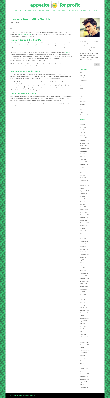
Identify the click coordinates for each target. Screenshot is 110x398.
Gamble (82, 85)
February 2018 (84, 368)
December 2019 (84, 310)
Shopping (83, 10)
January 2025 (83, 161)
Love (58, 10)
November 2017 (84, 376)
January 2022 (83, 244)
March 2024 (83, 177)
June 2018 (83, 358)
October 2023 (83, 188)
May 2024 (82, 172)
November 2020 (84, 281)
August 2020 (83, 289)
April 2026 (82, 132)
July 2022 (82, 228)
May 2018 (82, 360)
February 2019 (84, 336)
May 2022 (82, 233)
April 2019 (82, 331)
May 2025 (82, 153)
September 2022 (84, 222)
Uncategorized (84, 115)
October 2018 (83, 347)
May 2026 (82, 130)
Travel (95, 10)
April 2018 (82, 363)
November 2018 (84, 344)
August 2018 (83, 352)
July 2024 (82, 167)
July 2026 (82, 124)
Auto (81, 72)
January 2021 (83, 275)
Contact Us (32, 395)
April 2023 (82, 204)
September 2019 (84, 318)
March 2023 (83, 207)
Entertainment (32, 10)
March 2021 (83, 270)
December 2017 (84, 374)
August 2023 (83, 193)
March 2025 (83, 159)
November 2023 (84, 185)
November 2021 (84, 249)
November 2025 (84, 143)
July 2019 (82, 323)
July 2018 (82, 355)
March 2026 (83, 135)
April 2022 (82, 236)
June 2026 (83, 127)
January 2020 (83, 307)
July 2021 (82, 260)
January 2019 (83, 339)
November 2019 (84, 313)
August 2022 (83, 225)
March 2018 (83, 366)
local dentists (33, 43)
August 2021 (83, 257)
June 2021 (83, 262)
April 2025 (82, 156)
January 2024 (83, 183)
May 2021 (82, 265)
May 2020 (82, 297)
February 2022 (84, 241)
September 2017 (84, 379)
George (13, 22)
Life (54, 10)
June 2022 (83, 230)
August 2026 (83, 122)
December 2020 (84, 278)
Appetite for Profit (86, 53)
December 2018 (84, 342)
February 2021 (84, 273)
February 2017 (84, 387)
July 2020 (82, 291)
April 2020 (82, 299)
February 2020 (84, 305)
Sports (81, 107)
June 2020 (83, 294)
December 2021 (84, 246)
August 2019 (83, 321)
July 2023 (82, 196)
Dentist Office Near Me (25, 34)
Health (48, 10)
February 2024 (84, 180)
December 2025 (84, 140)
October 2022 (83, 220)
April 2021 (82, 268)
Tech (90, 10)
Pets (81, 96)
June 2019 (83, 326)
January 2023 (83, 212)
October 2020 (83, 283)
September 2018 (84, 350)
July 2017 (82, 384)
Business (15, 10)
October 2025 (83, 146)
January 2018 (83, 371)
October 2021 (83, 252)
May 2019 (82, 329)
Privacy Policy (26, 395)
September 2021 (84, 254)
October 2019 (83, 315)
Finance (41, 10)
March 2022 (83, 238)
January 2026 (83, 138)
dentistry (68, 52)
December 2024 (84, 164)
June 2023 (83, 199)
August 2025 (83, 151)
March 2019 (83, 334)
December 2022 (84, 215)
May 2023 (82, 201)
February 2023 (84, 209)
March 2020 (83, 302)
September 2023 (84, 191)
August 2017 (83, 382)
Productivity (66, 10)
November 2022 (84, 217)
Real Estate (75, 10)
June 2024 (83, 169)
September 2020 (84, 286)
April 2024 (82, 175)
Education (23, 10)
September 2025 (84, 148)
